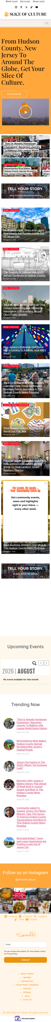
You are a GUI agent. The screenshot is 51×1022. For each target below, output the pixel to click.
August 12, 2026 (10, 279)
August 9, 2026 (10, 395)
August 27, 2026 (10, 240)
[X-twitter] (26, 7)
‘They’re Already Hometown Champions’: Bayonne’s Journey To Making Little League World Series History (32, 724)
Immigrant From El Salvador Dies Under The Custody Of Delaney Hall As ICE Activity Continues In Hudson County (25, 272)
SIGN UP (26, 960)
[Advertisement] (25, 607)
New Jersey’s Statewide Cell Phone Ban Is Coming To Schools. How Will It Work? (24, 350)
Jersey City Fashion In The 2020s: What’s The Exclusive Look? (32, 765)
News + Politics (10, 139)
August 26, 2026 (10, 473)
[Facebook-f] (21, 7)
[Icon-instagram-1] (16, 7)
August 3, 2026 (10, 551)
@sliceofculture (25, 879)
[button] (25, 112)
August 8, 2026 (10, 434)
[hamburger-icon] (47, 23)
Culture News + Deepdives (14, 165)
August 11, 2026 (10, 318)
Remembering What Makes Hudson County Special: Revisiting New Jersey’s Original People (20, 171)
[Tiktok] (31, 7)
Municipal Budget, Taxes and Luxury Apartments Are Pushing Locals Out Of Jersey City (23, 233)
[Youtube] (37, 7)
